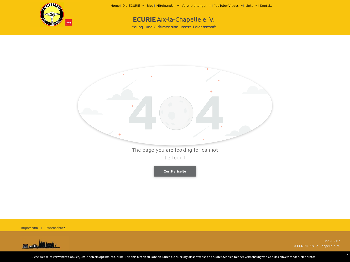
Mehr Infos (308, 257)
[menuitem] (116, 5)
